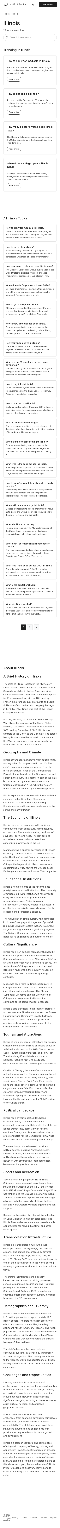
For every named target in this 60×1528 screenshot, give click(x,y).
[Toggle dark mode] (33, 4)
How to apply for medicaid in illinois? (28, 60)
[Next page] (36, 627)
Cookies (33, 1517)
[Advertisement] (30, 201)
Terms (24, 1517)
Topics (6, 14)
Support (53, 1517)
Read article (14, 79)
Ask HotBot (48, 4)
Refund (44, 1517)
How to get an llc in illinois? (23, 93)
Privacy (15, 1517)
